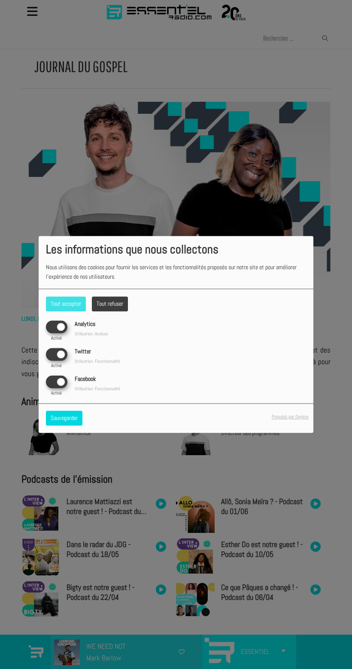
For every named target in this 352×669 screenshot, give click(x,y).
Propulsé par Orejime (290, 417)
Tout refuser (110, 303)
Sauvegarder (64, 418)
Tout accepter (66, 303)
